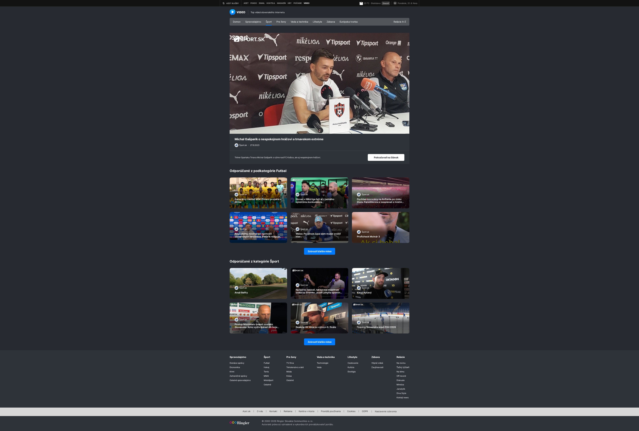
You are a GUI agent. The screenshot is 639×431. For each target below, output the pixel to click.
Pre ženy (281, 21)
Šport (269, 21)
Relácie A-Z (400, 21)
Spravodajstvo (253, 21)
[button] (319, 83)
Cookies (351, 411)
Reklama (288, 411)
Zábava (331, 21)
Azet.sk (246, 411)
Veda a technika (299, 21)
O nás (260, 411)
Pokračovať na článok (386, 157)
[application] (319, 83)
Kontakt (273, 411)
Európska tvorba (349, 21)
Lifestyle (317, 21)
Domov (237, 21)
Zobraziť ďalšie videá (319, 251)
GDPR (365, 411)
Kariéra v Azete (307, 411)
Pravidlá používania (331, 411)
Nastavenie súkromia (386, 411)
